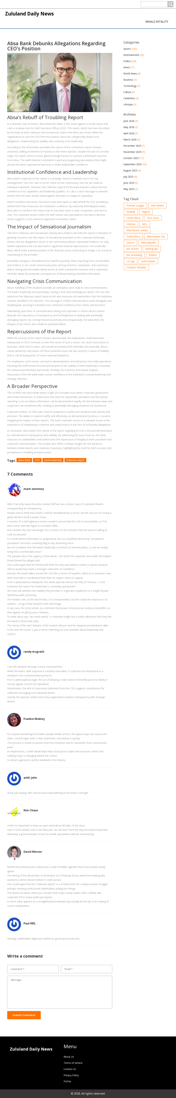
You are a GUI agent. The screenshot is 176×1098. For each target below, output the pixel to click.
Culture (129, 92)
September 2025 (135, 164)
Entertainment (133, 55)
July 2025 (130, 176)
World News (132, 73)
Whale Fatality (157, 22)
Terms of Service (73, 1062)
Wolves (153, 255)
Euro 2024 (153, 217)
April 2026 (130, 133)
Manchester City (156, 236)
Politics (129, 61)
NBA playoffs (148, 242)
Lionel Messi (133, 217)
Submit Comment (24, 1015)
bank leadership (53, 460)
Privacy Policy (71, 1075)
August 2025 (132, 170)
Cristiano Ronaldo (136, 267)
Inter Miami (157, 205)
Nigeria (146, 211)
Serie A (130, 242)
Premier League (135, 205)
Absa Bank (24, 460)
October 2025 (133, 158)
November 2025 (134, 151)
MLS (144, 224)
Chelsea (130, 224)
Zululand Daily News (29, 13)
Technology (131, 85)
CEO (37, 460)
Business (130, 79)
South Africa (133, 236)
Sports (130, 48)
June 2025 (130, 182)
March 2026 (131, 139)
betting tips (152, 248)
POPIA (67, 1081)
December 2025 (134, 145)
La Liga (130, 261)
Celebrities (131, 98)
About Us (69, 1056)
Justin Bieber (148, 261)
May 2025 (130, 189)
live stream (132, 248)
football (130, 211)
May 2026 (130, 127)
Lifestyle (129, 104)
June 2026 (130, 121)
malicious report (75, 460)
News (129, 67)
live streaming (134, 255)
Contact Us (70, 1069)
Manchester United (137, 230)
